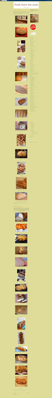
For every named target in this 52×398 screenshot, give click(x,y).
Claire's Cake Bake (32, 52)
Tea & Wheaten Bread (32, 97)
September (33, 126)
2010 (31, 136)
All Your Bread (31, 38)
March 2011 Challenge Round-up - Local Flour (19, 10)
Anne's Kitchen (31, 39)
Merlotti (21, 147)
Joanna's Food (31, 76)
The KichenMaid (32, 100)
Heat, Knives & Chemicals (33, 71)
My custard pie (21, 232)
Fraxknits (21, 159)
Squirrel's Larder (32, 95)
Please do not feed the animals (21, 267)
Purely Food (31, 88)
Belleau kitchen (21, 25)
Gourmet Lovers (31, 69)
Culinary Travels (32, 56)
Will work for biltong (32, 109)
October (32, 125)
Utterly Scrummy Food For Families (21, 190)
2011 (31, 123)
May (32, 130)
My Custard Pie (31, 83)
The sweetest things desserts (33, 102)
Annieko (21, 255)
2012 (31, 122)
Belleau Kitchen (32, 43)
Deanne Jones (31, 58)
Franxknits (21, 244)
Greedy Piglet (31, 70)
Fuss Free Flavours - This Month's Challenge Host (21, 201)
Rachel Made (31, 90)
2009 (31, 137)
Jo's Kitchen (21, 107)
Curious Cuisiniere (32, 57)
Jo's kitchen (21, 292)
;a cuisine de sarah (32, 37)
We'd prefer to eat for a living (33, 106)
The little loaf (31, 101)
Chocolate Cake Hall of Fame (33, 50)
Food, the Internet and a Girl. (33, 65)
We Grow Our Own (32, 105)
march (16, 203)
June (32, 129)
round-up (18, 203)
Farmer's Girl (31, 63)
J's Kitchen (31, 74)
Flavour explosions (32, 64)
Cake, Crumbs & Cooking (33, 46)
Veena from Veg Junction (21, 82)
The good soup (31, 99)
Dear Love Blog (31, 59)
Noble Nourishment (32, 84)
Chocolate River (32, 51)
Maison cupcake (21, 282)
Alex (21, 38)
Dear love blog (21, 388)
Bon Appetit (31, 44)
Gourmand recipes (32, 68)
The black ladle (21, 345)
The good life (21, 222)
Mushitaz (21, 353)
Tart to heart (21, 330)
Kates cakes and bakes (32, 77)
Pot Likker (31, 87)
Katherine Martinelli (32, 78)
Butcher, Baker (31, 45)
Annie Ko (31, 40)
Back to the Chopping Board (33, 41)
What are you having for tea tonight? (34, 107)
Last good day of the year (21, 375)
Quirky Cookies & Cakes (32, 89)
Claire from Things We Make (21, 69)
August (32, 127)
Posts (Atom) (17, 394)
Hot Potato (31, 72)
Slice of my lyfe (31, 93)
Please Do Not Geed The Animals (21, 95)
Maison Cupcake (32, 82)
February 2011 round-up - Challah (34, 133)
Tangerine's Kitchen (32, 96)
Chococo (31, 49)
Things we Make (32, 103)
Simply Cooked (21, 175)
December (33, 124)
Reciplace (31, 91)
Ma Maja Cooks (31, 81)
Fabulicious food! (32, 62)
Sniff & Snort (31, 94)
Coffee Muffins (31, 53)
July (32, 128)
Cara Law (31, 47)
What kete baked (32, 108)
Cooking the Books (32, 55)
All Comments (32, 34)
